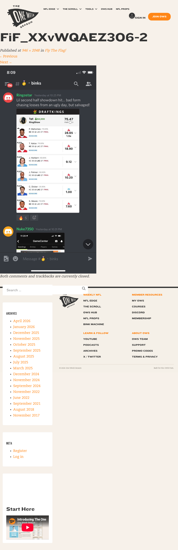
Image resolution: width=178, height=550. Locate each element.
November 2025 (26, 339)
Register (20, 451)
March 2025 (23, 368)
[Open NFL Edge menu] (57, 9)
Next (5, 62)
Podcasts (91, 345)
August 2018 (23, 410)
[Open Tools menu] (96, 9)
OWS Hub (106, 9)
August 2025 (23, 356)
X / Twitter (92, 356)
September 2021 (27, 404)
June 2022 (21, 398)
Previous (8, 56)
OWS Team (140, 339)
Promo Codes (142, 351)
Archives (90, 351)
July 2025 (20, 362)
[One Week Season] (23, 9)
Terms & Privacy (145, 356)
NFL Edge (49, 9)
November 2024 (26, 380)
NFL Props (122, 9)
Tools (89, 9)
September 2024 (27, 386)
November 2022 (26, 392)
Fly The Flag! (55, 50)
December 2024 (26, 374)
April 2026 (21, 321)
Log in (18, 457)
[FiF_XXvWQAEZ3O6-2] (48, 169)
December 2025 (26, 333)
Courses (138, 306)
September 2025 (27, 350)
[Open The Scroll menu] (80, 9)
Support (139, 345)
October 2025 (24, 345)
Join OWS (159, 16)
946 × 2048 (30, 50)
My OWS (138, 300)
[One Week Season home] (68, 301)
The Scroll (70, 9)
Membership (141, 318)
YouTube (90, 339)
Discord (138, 312)
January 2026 (24, 327)
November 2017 (26, 415)
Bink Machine (93, 324)
